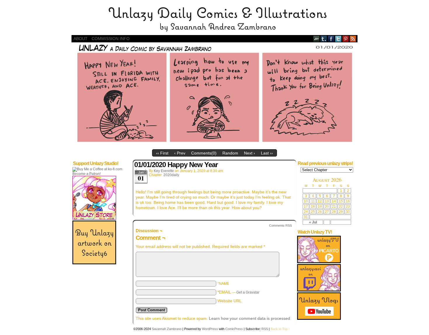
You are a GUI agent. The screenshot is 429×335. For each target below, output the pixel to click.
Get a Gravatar (247, 292)
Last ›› (267, 153)
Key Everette (164, 171)
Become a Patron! (86, 174)
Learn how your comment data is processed (249, 318)
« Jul (313, 222)
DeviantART (316, 38)
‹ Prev (179, 153)
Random (230, 153)
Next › (249, 153)
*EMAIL (238, 292)
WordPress (210, 329)
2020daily (171, 175)
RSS (353, 38)
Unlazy (215, 19)
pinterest (345, 38)
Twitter (338, 38)
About (81, 38)
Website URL (229, 300)
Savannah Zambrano (167, 329)
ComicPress (234, 329)
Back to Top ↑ (280, 329)
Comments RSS (280, 225)
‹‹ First (162, 153)
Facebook (331, 38)
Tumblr (323, 38)
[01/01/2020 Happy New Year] (214, 145)
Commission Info (111, 38)
